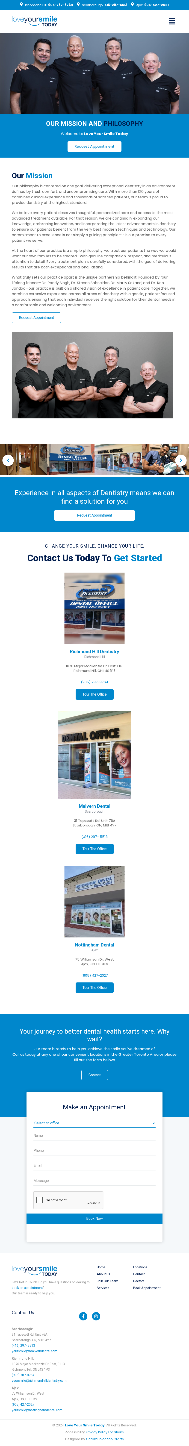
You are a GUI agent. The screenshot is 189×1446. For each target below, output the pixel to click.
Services (103, 1288)
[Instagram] (96, 1316)
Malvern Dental (94, 806)
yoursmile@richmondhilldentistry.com (39, 1380)
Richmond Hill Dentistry (94, 651)
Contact (139, 1274)
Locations (140, 1267)
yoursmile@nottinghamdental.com (37, 1410)
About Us (103, 1274)
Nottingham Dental (94, 945)
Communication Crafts (105, 1439)
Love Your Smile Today (85, 1425)
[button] (171, 21)
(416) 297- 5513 (94, 836)
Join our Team (107, 1281)
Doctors (139, 1281)
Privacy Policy (96, 1432)
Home (101, 1267)
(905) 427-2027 (94, 975)
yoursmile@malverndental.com (34, 1351)
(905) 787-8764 (94, 682)
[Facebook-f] (83, 1316)
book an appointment (27, 1288)
